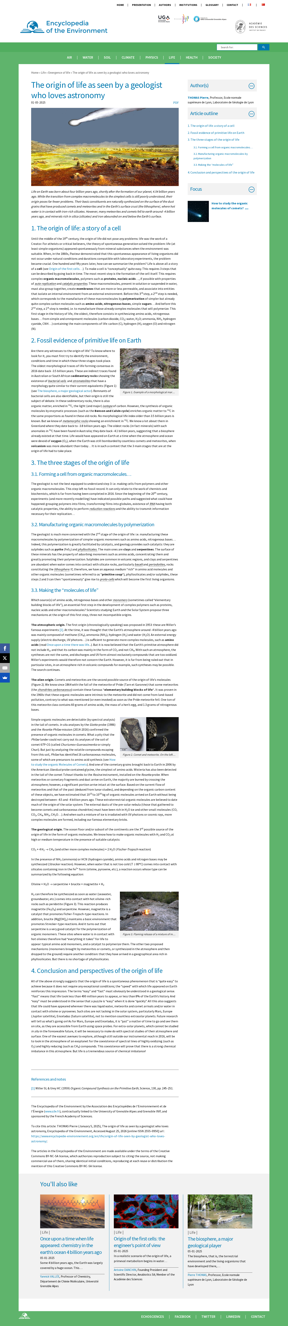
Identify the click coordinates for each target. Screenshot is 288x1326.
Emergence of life (59, 72)
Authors (165, 5)
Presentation (141, 5)
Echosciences (152, 1316)
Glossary (212, 5)
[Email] (5, 668)
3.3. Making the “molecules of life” (213, 164)
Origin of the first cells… (66, 269)
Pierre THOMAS (197, 1275)
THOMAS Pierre (198, 97)
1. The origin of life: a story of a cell (211, 126)
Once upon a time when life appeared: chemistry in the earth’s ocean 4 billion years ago (71, 1245)
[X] (5, 658)
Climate (128, 57)
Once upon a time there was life (68, 645)
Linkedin (233, 1316)
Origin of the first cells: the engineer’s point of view (139, 1242)
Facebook (183, 1316)
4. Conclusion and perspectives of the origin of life (221, 172)
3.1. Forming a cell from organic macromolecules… (223, 147)
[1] (61, 630)
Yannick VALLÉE (49, 1276)
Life (172, 57)
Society (214, 57)
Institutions (188, 5)
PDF (176, 103)
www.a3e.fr (52, 1111)
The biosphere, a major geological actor (64, 391)
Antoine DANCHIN (125, 1270)
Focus (196, 189)
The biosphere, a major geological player (210, 1242)
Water (88, 57)
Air (69, 57)
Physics (152, 57)
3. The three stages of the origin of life (213, 139)
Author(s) (199, 85)
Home (120, 5)
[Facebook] (5, 648)
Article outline (204, 113)
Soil (107, 57)
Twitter (208, 1316)
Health (191, 57)
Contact (232, 5)
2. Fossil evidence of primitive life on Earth (216, 133)
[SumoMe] (5, 678)
